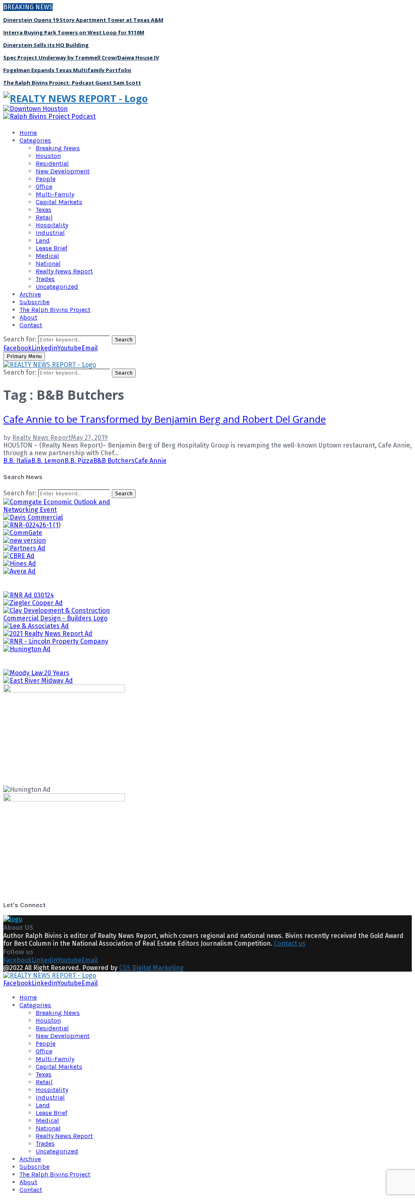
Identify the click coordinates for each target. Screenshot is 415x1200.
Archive (30, 294)
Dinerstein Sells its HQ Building (46, 45)
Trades (45, 279)
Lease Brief (51, 248)
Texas (43, 209)
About (28, 317)
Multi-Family (55, 194)
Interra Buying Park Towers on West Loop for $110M (73, 32)
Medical (47, 256)
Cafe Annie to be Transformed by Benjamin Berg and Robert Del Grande (164, 419)
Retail (44, 217)
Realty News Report (64, 271)
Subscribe (34, 302)
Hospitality (52, 225)
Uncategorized (57, 286)
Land (43, 240)
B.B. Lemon (47, 461)
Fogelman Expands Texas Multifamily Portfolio (67, 70)
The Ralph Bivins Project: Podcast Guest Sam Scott (72, 82)
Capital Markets (59, 202)
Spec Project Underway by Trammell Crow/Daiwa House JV (81, 57)
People (46, 179)
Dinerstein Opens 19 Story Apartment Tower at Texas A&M (83, 19)
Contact (30, 325)
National (48, 263)
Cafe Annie (151, 461)
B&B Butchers (114, 461)
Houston (48, 156)
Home (28, 132)
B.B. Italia (17, 461)
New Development (63, 171)
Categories (35, 140)
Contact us (290, 943)
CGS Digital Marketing (151, 968)
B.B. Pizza (78, 461)
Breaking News (58, 148)
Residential (52, 163)
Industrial (50, 233)
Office (44, 186)
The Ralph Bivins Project (54, 309)
